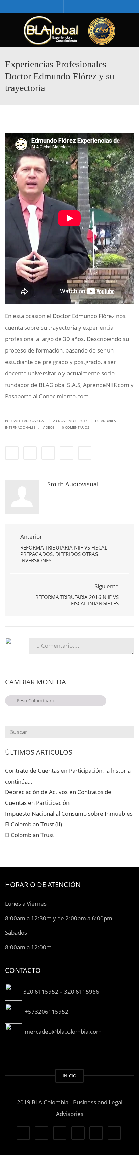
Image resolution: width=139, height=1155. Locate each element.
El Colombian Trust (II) (33, 824)
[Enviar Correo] (84, 453)
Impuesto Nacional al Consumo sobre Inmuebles (69, 813)
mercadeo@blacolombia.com (63, 1031)
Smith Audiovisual (73, 484)
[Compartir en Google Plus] (66, 453)
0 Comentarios (75, 427)
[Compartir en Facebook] (12, 453)
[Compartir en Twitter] (30, 453)
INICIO (69, 1076)
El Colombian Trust (29, 835)
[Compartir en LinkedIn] (48, 453)
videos (48, 427)
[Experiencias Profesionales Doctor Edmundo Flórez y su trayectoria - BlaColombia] (69, 30)
